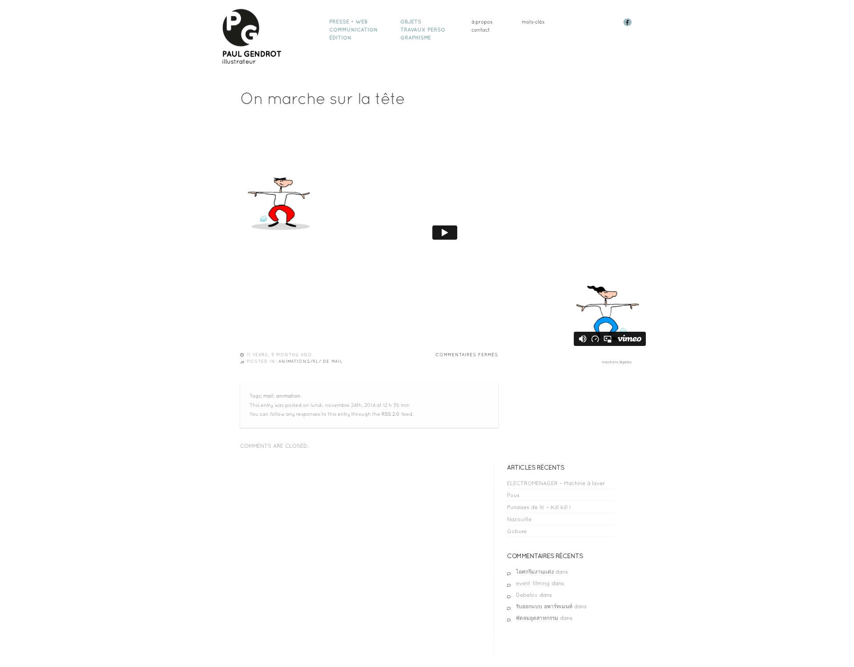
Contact (480, 29)
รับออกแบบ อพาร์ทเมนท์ (544, 606)
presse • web (348, 22)
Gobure (517, 531)
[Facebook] (628, 24)
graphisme (415, 38)
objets (410, 22)
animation (288, 395)
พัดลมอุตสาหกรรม (537, 618)
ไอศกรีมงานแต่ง (535, 572)
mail (268, 395)
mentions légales (617, 362)
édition (340, 38)
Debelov (527, 595)
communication (353, 30)
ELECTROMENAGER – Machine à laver (556, 483)
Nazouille (519, 519)
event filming (533, 583)
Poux (513, 495)
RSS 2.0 (391, 414)
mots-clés (533, 21)
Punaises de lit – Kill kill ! (539, 507)
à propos (481, 21)
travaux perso (422, 30)
